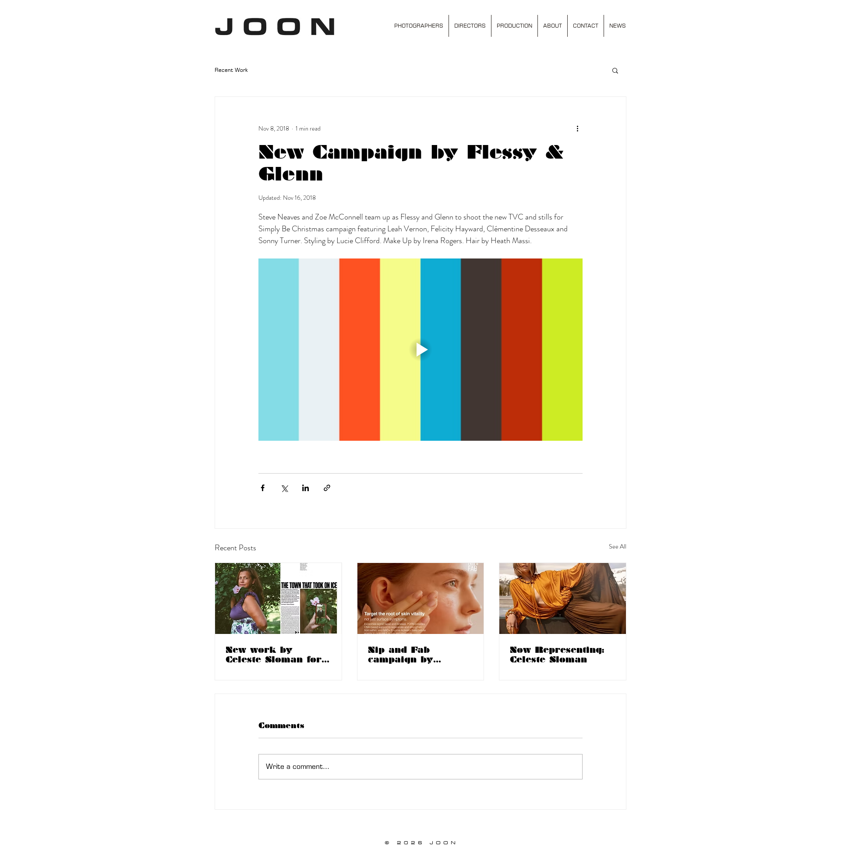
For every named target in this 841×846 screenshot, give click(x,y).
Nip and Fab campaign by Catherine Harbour (416, 654)
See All (617, 546)
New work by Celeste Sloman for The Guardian (274, 654)
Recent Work (231, 70)
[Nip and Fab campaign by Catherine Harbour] (420, 598)
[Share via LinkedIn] (305, 488)
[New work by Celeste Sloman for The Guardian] (278, 598)
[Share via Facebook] (262, 488)
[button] (615, 70)
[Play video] (420, 349)
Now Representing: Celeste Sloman (557, 654)
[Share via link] (327, 488)
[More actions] (577, 128)
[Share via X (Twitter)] (284, 488)
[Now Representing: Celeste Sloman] (562, 598)
